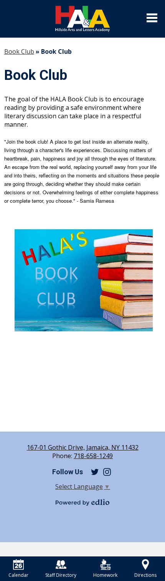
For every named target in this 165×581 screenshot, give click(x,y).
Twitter (95, 472)
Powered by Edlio (82, 502)
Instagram (107, 472)
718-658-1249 (93, 456)
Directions (145, 575)
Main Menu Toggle (152, 17)
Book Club (19, 51)
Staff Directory (60, 575)
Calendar (18, 575)
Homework (105, 575)
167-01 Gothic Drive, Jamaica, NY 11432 (83, 447)
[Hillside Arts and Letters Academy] (82, 19)
